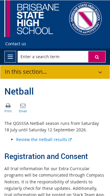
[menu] (10, 57)
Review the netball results (44, 139)
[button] (97, 57)
